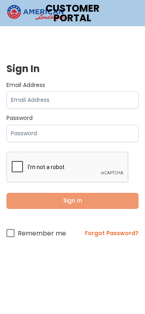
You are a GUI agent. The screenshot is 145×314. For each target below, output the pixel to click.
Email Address (25, 85)
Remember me (42, 233)
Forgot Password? (112, 233)
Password (19, 118)
